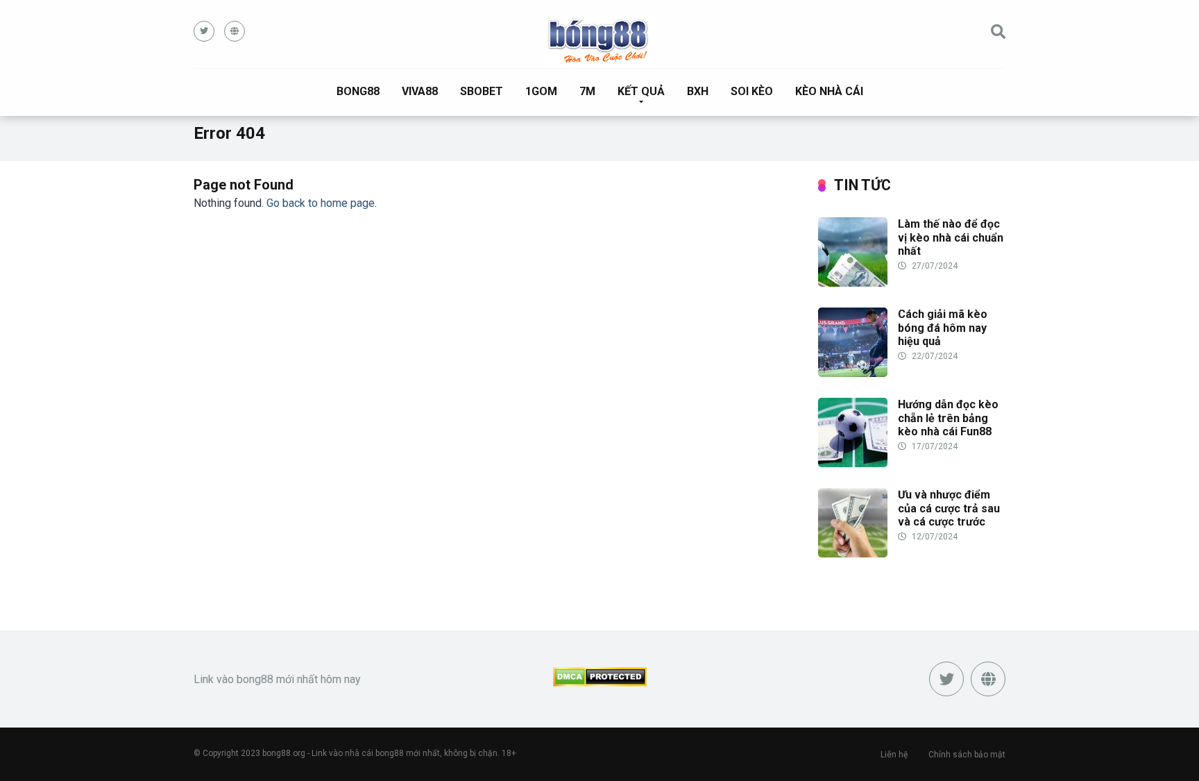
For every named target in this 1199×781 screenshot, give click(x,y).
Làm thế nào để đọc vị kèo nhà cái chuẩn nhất (950, 237)
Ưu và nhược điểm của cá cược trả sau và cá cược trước (949, 508)
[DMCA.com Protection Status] (600, 682)
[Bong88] (600, 41)
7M (587, 91)
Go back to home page (320, 203)
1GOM (541, 91)
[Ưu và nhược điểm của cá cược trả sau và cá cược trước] (852, 553)
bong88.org (283, 753)
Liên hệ (894, 754)
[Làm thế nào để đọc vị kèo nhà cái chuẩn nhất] (852, 282)
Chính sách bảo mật (966, 754)
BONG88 (358, 91)
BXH (697, 91)
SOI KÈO (752, 91)
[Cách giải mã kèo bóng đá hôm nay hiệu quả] (852, 373)
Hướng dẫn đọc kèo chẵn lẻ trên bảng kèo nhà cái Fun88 (948, 417)
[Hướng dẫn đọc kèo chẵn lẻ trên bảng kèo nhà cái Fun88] (852, 463)
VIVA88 (420, 91)
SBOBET (481, 91)
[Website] (234, 31)
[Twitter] (204, 31)
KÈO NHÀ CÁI (829, 91)
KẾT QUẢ (641, 91)
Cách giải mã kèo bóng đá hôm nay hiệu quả (942, 327)
